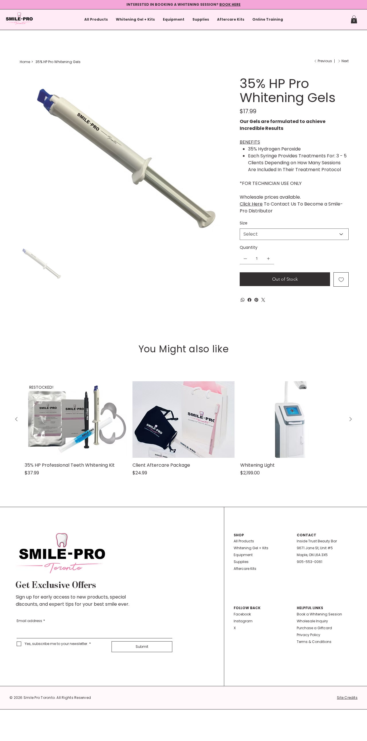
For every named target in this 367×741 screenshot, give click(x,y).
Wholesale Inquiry (312, 621)
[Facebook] (249, 300)
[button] (354, 19)
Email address (31, 620)
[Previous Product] (16, 419)
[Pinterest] (256, 300)
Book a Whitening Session (319, 614)
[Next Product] (350, 419)
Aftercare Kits (245, 568)
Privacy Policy (308, 634)
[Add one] (268, 258)
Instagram (243, 621)
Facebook (242, 614)
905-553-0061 (309, 561)
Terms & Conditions (314, 641)
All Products (244, 541)
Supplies (241, 561)
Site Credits (347, 697)
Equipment (243, 554)
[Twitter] (263, 300)
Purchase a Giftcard (314, 627)
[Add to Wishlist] (341, 279)
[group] (183, 429)
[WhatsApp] (242, 300)
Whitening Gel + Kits (251, 548)
